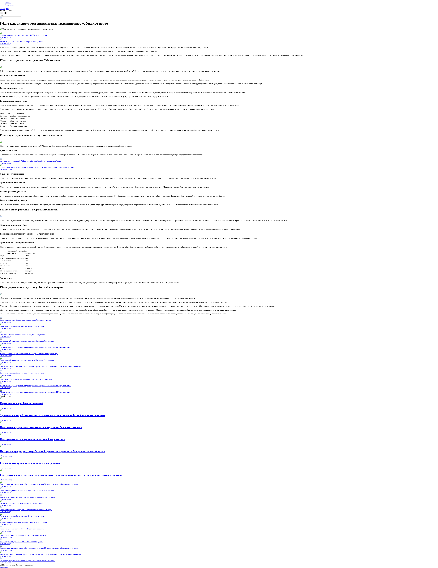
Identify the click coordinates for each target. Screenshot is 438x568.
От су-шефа (9, 5)
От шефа (8, 3)
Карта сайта (4, 567)
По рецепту (4, 9)
